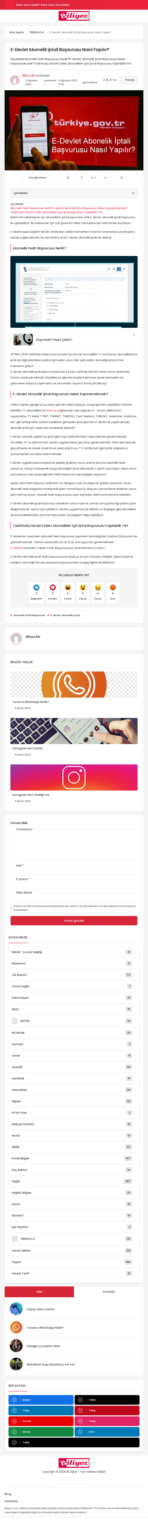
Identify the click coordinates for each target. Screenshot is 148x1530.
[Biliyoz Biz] (74, 16)
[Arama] (142, 16)
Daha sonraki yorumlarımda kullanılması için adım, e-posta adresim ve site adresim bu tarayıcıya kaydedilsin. (74, 908)
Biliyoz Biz (28, 75)
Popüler (109, 1292)
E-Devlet (16, 548)
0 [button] (80, 176)
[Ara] (18, 1524)
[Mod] (129, 1524)
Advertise (11, 1501)
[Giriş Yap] (55, 1524)
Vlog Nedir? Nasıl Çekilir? (54, 340)
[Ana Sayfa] (92, 1524)
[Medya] (60, 1480)
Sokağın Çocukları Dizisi (43, 1346)
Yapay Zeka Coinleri (41, 1309)
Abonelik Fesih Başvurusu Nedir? (31, 208)
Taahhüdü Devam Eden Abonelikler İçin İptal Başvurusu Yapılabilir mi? (56, 212)
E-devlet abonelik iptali (65, 615)
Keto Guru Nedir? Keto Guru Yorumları (43, 5)
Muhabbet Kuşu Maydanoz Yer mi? (51, 1364)
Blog (8, 1494)
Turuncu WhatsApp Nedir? (45, 1328)
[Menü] (6, 16)
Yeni (39, 1292)
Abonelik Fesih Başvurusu (29, 615)
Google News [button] (36, 176)
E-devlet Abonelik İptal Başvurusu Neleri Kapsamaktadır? (90, 208)
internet (51, 410)
